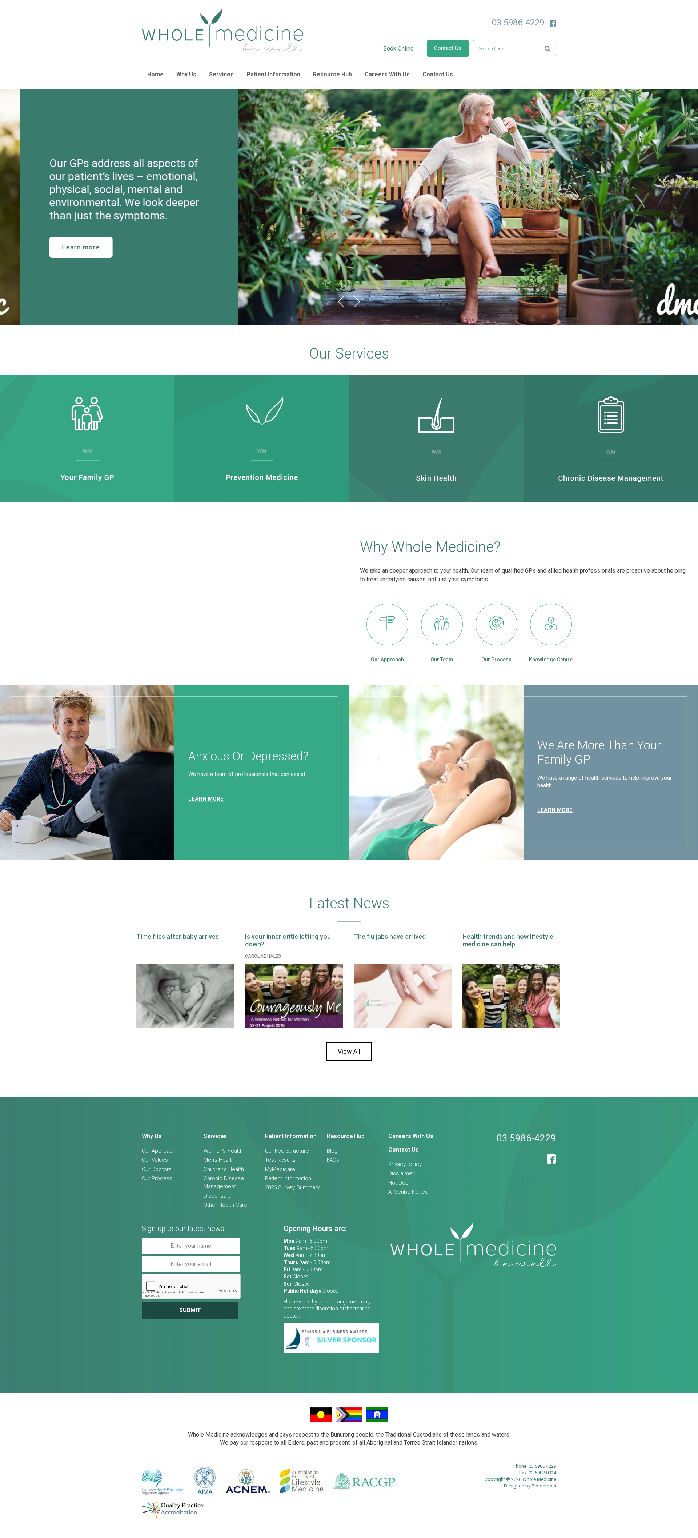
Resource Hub (332, 74)
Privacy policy (405, 1164)
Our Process (157, 1178)
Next (357, 301)
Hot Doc (398, 1182)
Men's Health (219, 1160)
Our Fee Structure (287, 1151)
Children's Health (224, 1169)
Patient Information (273, 74)
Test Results (280, 1160)
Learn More (555, 810)
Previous (341, 301)
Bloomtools (543, 1486)
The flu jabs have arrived (390, 936)
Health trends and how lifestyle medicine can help (507, 940)
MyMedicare (280, 1169)
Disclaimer (401, 1173)
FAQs (333, 1160)
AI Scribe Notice (408, 1192)
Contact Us (448, 48)
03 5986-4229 (518, 22)
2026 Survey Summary (292, 1187)
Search (547, 47)
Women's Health (223, 1151)
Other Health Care (225, 1205)
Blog (332, 1151)
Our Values (155, 1160)
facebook (553, 23)
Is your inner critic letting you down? (288, 940)
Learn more (61, 247)
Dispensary (217, 1196)
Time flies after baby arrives (177, 936)
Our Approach (159, 1151)
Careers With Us (387, 74)
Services (221, 74)
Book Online (398, 48)
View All (349, 1051)
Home (155, 74)
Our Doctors (157, 1169)
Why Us (186, 74)
